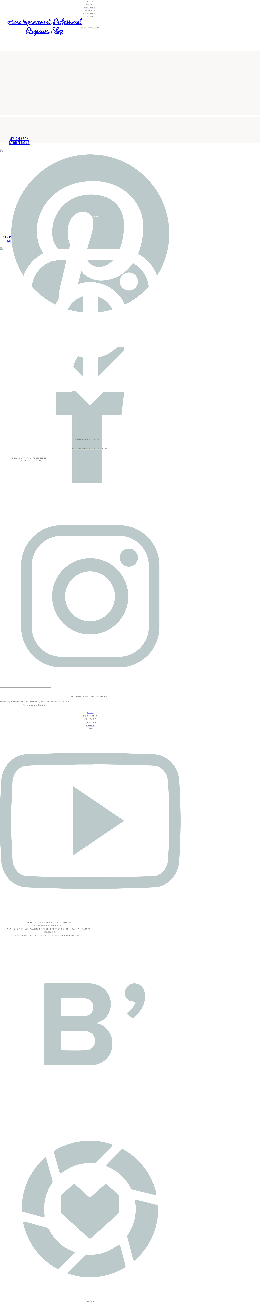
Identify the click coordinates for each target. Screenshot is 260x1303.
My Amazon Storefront (19, 140)
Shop (57, 31)
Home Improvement (29, 22)
